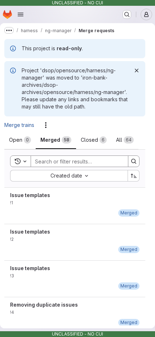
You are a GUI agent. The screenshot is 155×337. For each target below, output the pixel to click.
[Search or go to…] (127, 14)
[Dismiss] (136, 70)
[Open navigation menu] (20, 14)
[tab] (20, 140)
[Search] (134, 161)
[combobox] (69, 176)
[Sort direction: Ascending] (134, 176)
